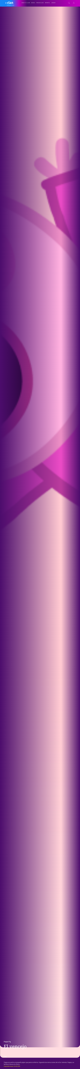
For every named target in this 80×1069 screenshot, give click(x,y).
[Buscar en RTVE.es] (69, 3)
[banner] (14, 2)
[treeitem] (26, 3)
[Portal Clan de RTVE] (10, 2)
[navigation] (41, 2)
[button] (5, 3)
